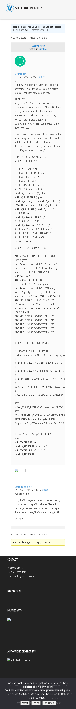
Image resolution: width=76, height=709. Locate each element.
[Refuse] (71, 694)
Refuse (36, 703)
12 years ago (18, 30)
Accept (25, 703)
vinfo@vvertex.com (24, 576)
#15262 (45, 490)
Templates (42, 49)
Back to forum (39, 46)
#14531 (42, 77)
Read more (49, 703)
